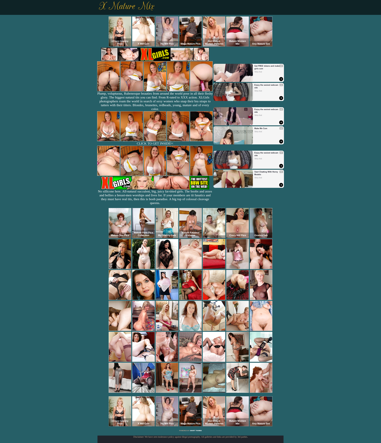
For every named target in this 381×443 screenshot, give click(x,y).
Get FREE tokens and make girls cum (267, 67)
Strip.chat (258, 72)
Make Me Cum (260, 128)
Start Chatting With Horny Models (266, 173)
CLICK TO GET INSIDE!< (155, 143)
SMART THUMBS (196, 430)
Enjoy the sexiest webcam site (266, 86)
